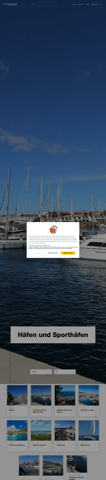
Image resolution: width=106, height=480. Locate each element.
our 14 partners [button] (45, 236)
